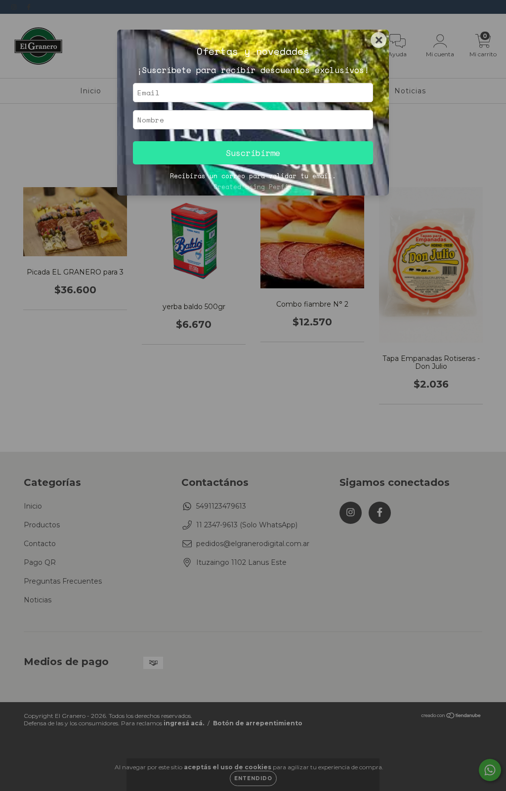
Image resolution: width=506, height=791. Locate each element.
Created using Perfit (253, 187)
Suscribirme (253, 153)
